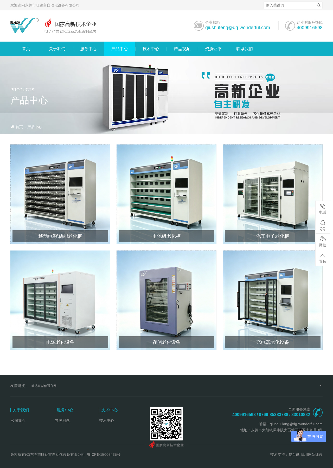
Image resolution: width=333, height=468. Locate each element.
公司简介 (18, 420)
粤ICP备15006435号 (103, 454)
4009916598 (310, 27)
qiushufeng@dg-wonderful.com (237, 27)
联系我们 (244, 49)
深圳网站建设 (312, 454)
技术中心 (151, 49)
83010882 (300, 414)
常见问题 (62, 420)
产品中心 (119, 49)
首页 (26, 49)
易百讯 (294, 454)
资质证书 (213, 49)
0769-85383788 (273, 414)
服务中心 (88, 49)
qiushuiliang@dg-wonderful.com (296, 424)
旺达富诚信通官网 (43, 386)
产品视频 (182, 49)
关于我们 (57, 49)
